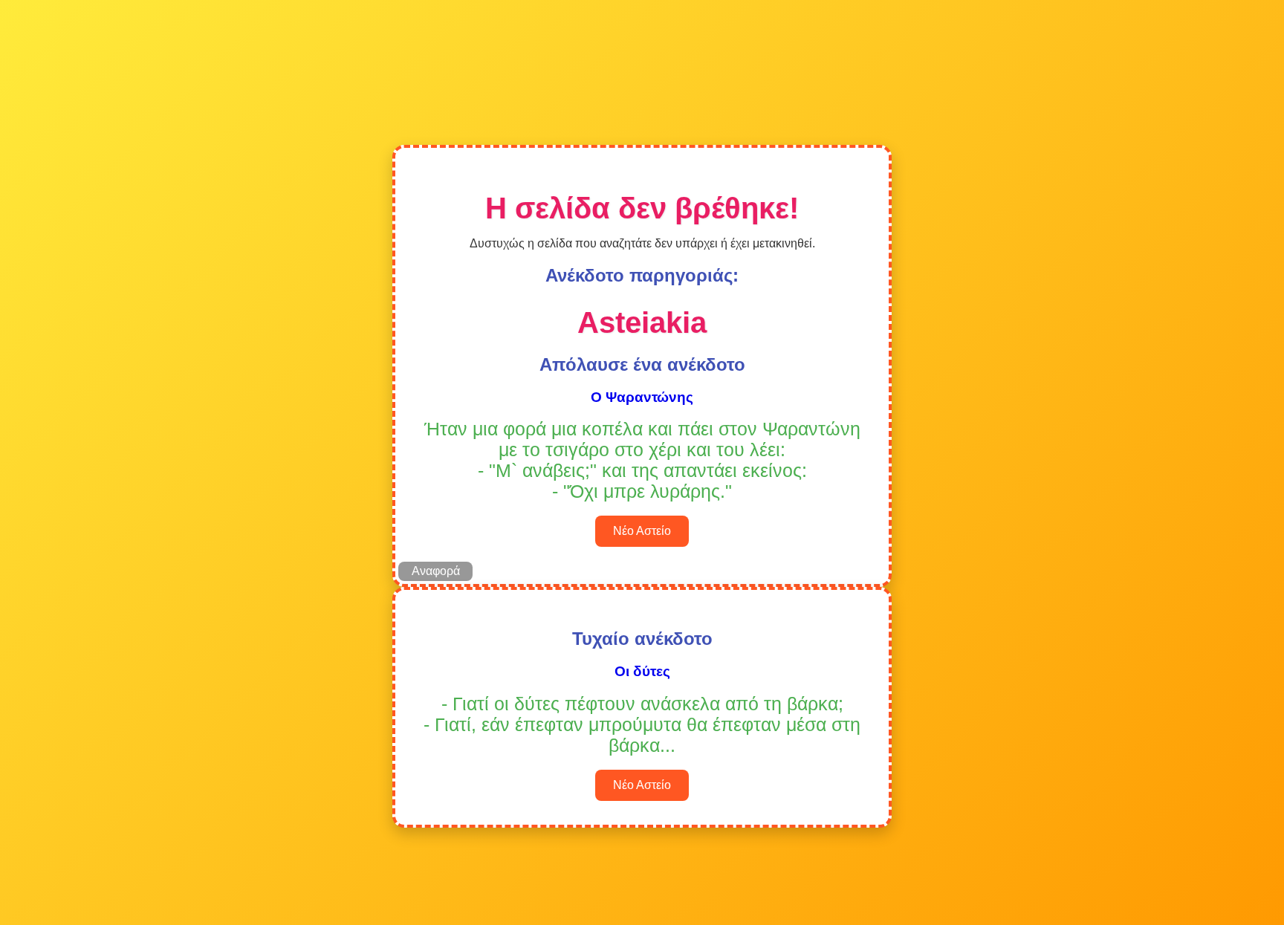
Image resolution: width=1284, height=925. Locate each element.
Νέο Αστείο (642, 531)
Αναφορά (436, 571)
